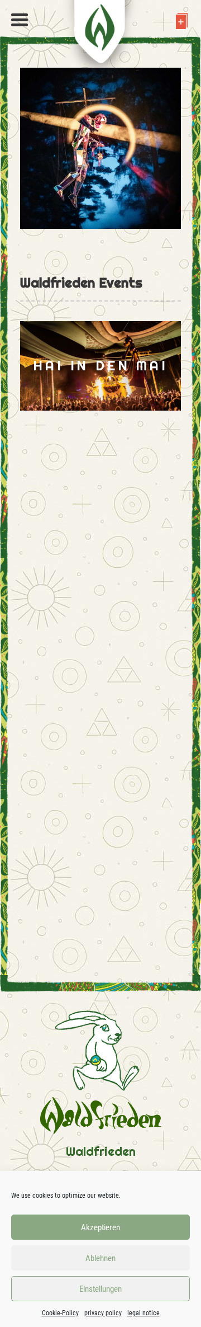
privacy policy (103, 1313)
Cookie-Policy (60, 1313)
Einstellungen (100, 1289)
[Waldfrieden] (19, 20)
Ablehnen (100, 1258)
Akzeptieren (100, 1227)
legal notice (143, 1313)
